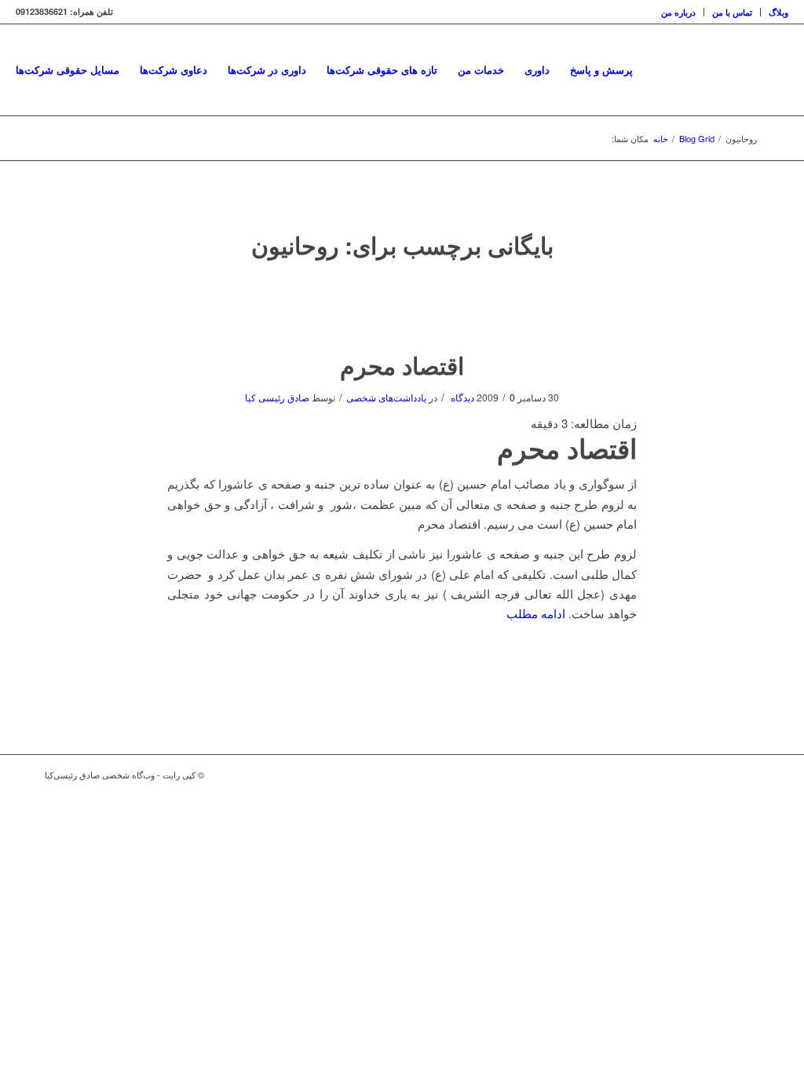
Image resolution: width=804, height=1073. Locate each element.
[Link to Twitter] (724, 774)
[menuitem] (678, 12)
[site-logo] (787, 69)
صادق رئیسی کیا (277, 397)
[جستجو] (658, 69)
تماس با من (732, 12)
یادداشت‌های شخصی (386, 397)
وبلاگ (778, 12)
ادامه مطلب (535, 613)
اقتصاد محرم (402, 365)
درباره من (678, 12)
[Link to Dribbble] (747, 774)
